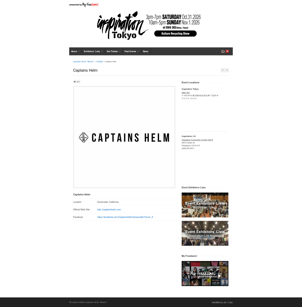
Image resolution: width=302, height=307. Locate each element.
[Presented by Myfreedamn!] (84, 5)
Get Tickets (112, 51)
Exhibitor (100, 61)
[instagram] (223, 51)
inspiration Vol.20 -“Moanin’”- (84, 61)
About (74, 51)
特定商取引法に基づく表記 (222, 302)
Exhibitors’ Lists (92, 51)
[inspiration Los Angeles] (205, 244)
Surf (78, 81)
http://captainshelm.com (109, 209)
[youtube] (227, 51)
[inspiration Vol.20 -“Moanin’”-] (151, 41)
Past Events (130, 51)
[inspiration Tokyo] (205, 216)
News (145, 51)
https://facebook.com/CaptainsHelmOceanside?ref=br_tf (125, 217)
